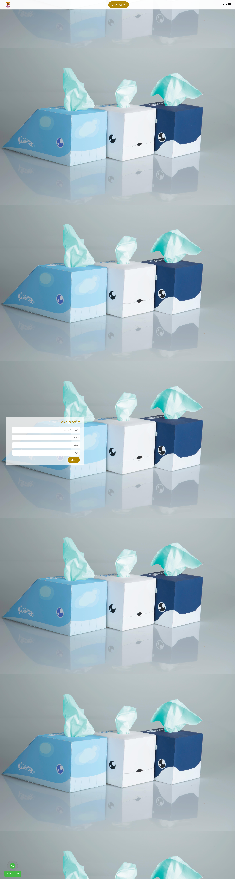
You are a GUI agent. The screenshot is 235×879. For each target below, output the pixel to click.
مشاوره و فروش (118, 4)
